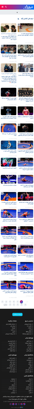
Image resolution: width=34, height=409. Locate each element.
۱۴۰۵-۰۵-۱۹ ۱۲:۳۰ (28, 43)
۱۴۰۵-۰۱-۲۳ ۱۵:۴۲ (28, 190)
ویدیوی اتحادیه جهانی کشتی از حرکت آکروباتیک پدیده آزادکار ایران (8, 117)
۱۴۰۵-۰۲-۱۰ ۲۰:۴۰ (12, 86)
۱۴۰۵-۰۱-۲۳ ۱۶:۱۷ (29, 173)
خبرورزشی (28, 7)
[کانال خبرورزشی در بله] (24, 404)
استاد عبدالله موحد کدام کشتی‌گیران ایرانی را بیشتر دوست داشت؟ (25, 75)
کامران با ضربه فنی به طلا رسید (9, 168)
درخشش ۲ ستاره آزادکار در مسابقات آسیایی (25, 117)
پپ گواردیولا (12, 366)
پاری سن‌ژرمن (29, 389)
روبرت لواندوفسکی (11, 368)
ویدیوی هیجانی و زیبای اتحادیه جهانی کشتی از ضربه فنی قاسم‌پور (25, 134)
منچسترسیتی (12, 387)
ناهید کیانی (12, 347)
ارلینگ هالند (12, 372)
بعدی (5, 305)
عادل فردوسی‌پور (11, 341)
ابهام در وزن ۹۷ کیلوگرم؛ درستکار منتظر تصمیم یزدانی (9, 98)
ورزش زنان (12, 326)
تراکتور (30, 362)
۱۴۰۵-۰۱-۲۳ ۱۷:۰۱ (12, 139)
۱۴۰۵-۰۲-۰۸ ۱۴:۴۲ (29, 104)
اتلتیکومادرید (29, 381)
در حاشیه (13, 330)
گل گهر (30, 368)
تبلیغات (30, 328)
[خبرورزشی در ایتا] (21, 404)
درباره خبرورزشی (28, 324)
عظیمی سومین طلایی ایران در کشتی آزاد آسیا (9, 151)
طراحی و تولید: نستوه (15, 407)
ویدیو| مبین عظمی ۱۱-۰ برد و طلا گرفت (9, 134)
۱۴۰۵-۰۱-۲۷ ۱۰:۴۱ (12, 104)
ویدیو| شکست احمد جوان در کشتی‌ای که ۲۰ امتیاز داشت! (10, 256)
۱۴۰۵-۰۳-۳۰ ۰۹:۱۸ (28, 61)
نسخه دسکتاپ (17, 314)
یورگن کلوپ (12, 364)
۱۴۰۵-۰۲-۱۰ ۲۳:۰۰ (29, 86)
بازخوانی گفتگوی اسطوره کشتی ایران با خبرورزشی (8, 74)
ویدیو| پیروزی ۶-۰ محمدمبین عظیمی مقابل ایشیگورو (26, 291)
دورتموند (13, 379)
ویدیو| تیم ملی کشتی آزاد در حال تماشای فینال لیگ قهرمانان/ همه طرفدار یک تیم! (9, 56)
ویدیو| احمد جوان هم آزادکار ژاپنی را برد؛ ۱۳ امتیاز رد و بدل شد (25, 273)
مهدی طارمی (29, 351)
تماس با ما (29, 326)
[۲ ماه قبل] (8, 27)
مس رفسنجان (28, 370)
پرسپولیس (29, 360)
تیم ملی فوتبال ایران (10, 324)
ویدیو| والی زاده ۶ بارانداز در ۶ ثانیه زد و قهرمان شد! (25, 256)
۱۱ (10, 305)
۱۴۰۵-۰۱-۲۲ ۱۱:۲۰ (12, 279)
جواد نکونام (12, 351)
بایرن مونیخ (29, 387)
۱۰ (13, 305)
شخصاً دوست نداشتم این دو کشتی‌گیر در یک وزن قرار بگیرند (8, 34)
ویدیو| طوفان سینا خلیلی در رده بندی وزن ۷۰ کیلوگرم (26, 220)
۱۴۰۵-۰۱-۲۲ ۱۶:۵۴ (12, 260)
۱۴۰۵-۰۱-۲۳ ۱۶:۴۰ (29, 156)
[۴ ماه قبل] (8, 92)
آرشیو (30, 330)
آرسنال (30, 379)
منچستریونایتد (11, 389)
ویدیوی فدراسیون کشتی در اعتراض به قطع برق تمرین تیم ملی (25, 34)
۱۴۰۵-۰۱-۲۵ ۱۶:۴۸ (12, 121)
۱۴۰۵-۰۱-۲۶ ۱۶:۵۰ (29, 121)
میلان (14, 391)
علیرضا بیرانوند (28, 343)
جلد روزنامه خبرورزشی (10, 334)
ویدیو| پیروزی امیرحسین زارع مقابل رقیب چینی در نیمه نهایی (9, 220)
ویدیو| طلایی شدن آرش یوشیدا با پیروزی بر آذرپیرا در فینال (9, 203)
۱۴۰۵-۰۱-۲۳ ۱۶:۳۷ (11, 156)
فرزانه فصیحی (12, 343)
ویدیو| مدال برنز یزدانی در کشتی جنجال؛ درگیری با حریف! (26, 168)
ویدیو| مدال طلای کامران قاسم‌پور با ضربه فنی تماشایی (25, 151)
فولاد (30, 366)
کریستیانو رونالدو (11, 360)
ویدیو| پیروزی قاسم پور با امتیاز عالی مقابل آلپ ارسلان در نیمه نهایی (9, 238)
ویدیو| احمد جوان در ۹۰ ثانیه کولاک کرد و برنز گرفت (26, 186)
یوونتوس (13, 392)
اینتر (30, 383)
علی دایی (30, 347)
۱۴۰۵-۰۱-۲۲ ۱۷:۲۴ (12, 243)
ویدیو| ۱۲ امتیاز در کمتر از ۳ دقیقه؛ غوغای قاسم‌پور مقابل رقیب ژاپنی (8, 274)
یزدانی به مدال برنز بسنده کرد (9, 185)
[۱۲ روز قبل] (25, 27)
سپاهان (30, 364)
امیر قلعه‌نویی (12, 345)
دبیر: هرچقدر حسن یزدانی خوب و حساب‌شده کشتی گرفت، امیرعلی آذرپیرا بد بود (9, 38)
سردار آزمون (29, 341)
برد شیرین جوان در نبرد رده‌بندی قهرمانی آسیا (26, 203)
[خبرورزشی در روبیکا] (18, 404)
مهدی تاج (29, 345)
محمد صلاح (12, 362)
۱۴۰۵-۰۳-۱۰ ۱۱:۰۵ (12, 61)
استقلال (30, 358)
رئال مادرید (12, 381)
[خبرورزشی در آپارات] (16, 404)
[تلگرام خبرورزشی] (13, 404)
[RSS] (18, 19)
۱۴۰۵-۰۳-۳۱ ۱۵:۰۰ (11, 43)
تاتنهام (30, 391)
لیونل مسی (12, 370)
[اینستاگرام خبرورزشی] (10, 404)
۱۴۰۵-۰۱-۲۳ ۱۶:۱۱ (12, 173)
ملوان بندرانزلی (28, 372)
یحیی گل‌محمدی (11, 349)
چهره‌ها (13, 328)
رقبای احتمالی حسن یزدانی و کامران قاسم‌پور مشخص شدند (25, 55)
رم (14, 383)
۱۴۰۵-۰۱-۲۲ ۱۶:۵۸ (29, 260)
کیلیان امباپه (12, 358)
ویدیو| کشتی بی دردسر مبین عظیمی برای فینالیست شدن (27, 237)
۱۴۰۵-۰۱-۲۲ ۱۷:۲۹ (29, 243)
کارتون (13, 332)
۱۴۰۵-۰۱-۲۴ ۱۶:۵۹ (29, 139)
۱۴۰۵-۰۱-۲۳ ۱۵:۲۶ (11, 190)
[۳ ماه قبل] (25, 67)
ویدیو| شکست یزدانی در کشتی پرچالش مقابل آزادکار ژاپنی (9, 291)
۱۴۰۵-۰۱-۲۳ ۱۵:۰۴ (28, 207)
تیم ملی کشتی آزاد (27, 18)
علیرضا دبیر (29, 349)
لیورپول (13, 385)
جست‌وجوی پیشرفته (27, 334)
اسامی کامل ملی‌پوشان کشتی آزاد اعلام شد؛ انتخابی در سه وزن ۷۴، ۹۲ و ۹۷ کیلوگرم (26, 99)
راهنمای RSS (29, 332)
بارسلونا (30, 385)
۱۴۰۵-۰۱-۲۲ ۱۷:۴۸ (29, 224)
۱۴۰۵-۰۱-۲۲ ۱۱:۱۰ (12, 297)
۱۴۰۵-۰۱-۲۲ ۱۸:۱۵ (12, 207)
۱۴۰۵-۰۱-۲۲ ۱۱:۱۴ (29, 296)
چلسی (30, 392)
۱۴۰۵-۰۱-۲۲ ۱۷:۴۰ (12, 224)
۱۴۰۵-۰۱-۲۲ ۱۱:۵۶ (29, 279)
